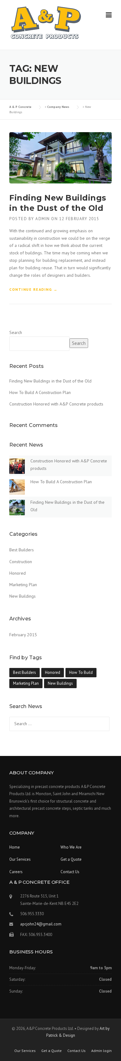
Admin (42, 218)
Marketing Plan (23, 584)
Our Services (20, 859)
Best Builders (21, 550)
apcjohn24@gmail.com (40, 924)
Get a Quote (71, 859)
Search (15, 332)
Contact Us (69, 871)
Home (14, 847)
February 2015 (23, 634)
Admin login (101, 1051)
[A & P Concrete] (45, 22)
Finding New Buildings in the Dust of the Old (50, 381)
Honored (17, 573)
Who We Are (71, 847)
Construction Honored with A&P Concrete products (56, 404)
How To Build (81, 672)
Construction (20, 561)
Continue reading (33, 290)
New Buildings (22, 596)
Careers (16, 871)
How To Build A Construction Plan (40, 392)
